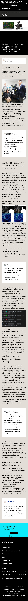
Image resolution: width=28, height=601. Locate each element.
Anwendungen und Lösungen (11, 551)
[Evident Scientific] (5, 9)
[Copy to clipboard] (3, 15)
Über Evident (6, 547)
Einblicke (8, 12)
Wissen (4, 557)
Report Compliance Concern (16, 591)
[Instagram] (19, 575)
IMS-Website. (13, 580)
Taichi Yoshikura (8, 60)
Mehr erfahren (14, 5)
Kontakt (14, 533)
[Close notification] (26, 3)
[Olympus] (19, 9)
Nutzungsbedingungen (8, 589)
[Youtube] (25, 575)
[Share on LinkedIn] (6, 15)
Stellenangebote (7, 564)
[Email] (25, 572)
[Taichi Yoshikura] (4, 60)
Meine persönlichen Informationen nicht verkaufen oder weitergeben (14, 596)
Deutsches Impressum (13, 593)
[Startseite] (2, 13)
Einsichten (5, 554)
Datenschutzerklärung (19, 589)
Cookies (6, 591)
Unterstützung (6, 560)
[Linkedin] (23, 575)
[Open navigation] (25, 9)
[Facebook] (21, 575)
